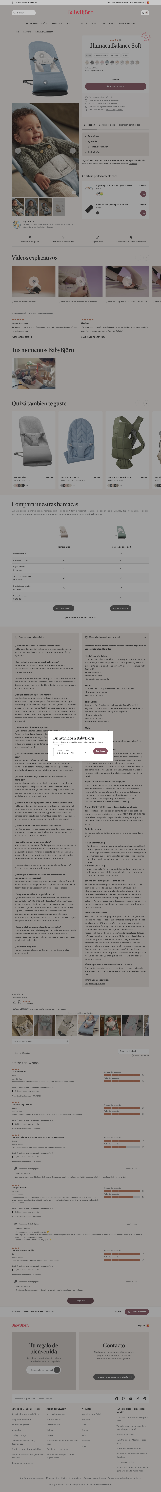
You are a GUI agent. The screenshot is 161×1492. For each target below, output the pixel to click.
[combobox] (71, 752)
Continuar (100, 751)
